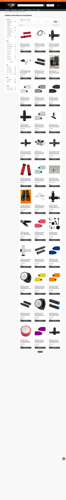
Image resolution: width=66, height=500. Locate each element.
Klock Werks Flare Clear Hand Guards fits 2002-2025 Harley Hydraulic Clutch (24, 99)
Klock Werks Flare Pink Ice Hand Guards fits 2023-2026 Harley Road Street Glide (40, 233)
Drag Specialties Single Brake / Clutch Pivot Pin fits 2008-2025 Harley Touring (54, 179)
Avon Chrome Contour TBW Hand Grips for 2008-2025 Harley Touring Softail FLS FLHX (54, 45)
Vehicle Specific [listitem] (10, 88)
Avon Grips (50, 42)
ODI (20, 42)
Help (49, 0)
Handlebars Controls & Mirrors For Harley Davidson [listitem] (10, 32)
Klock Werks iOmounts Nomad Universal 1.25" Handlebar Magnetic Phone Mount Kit (40, 314)
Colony (50, 69)
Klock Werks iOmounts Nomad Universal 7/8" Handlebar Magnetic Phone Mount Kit (25, 287)
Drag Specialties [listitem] (10, 46)
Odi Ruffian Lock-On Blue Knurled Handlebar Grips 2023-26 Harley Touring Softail (39, 260)
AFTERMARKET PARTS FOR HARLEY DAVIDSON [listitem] (9, 23)
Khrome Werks (22, 231)
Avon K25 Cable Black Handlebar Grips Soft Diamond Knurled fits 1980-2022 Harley (25, 125)
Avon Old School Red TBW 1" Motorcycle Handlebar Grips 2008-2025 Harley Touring (25, 179)
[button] (5, 5)
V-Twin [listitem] (8, 49)
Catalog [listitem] (8, 27)
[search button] (44, 5)
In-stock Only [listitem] (9, 79)
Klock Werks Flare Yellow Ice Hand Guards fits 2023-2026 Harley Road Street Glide (40, 287)
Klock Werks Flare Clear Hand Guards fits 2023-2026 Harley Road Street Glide (39, 125)
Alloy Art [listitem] (8, 54)
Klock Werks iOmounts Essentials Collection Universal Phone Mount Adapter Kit (53, 233)
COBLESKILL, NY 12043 (8, 0)
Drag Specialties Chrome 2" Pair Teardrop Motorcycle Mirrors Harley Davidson (40, 206)
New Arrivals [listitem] (9, 36)
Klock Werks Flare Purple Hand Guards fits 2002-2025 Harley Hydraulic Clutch (39, 341)
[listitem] (10, 67)
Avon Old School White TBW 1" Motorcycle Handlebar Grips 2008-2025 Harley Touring (25, 260)
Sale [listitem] (8, 37)
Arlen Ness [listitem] (9, 56)
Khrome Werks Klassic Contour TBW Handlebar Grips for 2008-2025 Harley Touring (25, 233)
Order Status (54, 0)
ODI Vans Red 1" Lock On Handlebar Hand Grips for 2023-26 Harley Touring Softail (25, 45)
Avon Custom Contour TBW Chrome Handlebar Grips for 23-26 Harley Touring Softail (25, 152)
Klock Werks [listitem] (9, 48)
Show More (11, 61)
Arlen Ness (36, 69)
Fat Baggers (36, 42)
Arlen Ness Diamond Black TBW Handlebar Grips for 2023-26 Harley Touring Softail (25, 314)
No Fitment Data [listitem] (10, 89)
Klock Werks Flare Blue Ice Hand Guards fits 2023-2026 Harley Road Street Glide (40, 179)
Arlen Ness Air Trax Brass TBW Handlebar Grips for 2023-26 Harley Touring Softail (39, 72)
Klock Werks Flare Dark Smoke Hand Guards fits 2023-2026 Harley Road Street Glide (53, 99)
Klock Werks (22, 96)
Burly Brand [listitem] (9, 59)
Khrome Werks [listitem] (9, 44)
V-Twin (50, 123)
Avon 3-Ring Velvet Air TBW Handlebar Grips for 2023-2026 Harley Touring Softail (54, 152)
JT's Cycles (21, 204)
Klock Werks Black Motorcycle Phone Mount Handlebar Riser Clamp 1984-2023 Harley (39, 152)
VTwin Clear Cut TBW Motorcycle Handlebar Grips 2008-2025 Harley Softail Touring (54, 125)
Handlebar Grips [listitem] (10, 28)
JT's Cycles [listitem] (9, 51)
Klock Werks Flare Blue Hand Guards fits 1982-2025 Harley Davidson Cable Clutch (54, 260)
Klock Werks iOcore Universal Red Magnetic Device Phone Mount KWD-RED (25, 341)
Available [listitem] (8, 81)
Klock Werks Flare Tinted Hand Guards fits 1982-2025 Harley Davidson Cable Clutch (40, 99)
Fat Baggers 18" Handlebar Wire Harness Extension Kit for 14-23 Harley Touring (40, 45)
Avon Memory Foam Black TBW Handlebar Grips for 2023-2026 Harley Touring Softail (54, 341)
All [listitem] (7, 82)
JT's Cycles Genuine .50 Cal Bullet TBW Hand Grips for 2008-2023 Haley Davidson (25, 206)
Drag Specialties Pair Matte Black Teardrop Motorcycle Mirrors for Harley (25, 71)
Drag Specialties (22, 69)
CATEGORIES (7, 9)
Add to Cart (26, 51)
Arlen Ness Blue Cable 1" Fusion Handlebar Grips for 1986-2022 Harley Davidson (54, 314)
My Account (59, 0)
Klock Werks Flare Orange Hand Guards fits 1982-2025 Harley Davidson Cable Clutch (54, 287)
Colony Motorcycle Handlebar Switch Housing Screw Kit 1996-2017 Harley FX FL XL (54, 72)
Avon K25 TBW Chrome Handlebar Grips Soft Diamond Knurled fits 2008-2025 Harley (54, 206)
